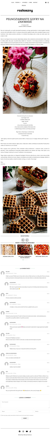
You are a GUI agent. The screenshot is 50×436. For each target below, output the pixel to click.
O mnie (30, 2)
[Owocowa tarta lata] (41, 249)
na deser (20, 26)
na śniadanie (28, 26)
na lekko (24, 26)
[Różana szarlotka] (8, 249)
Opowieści (24, 2)
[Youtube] (26, 431)
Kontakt (35, 2)
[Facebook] (19, 431)
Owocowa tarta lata (42, 256)
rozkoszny (25, 10)
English (24, 5)
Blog (13, 2)
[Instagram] (23, 431)
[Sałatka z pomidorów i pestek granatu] (25, 249)
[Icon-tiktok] (30, 431)
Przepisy (17, 2)
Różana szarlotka (8, 256)
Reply (48, 282)
